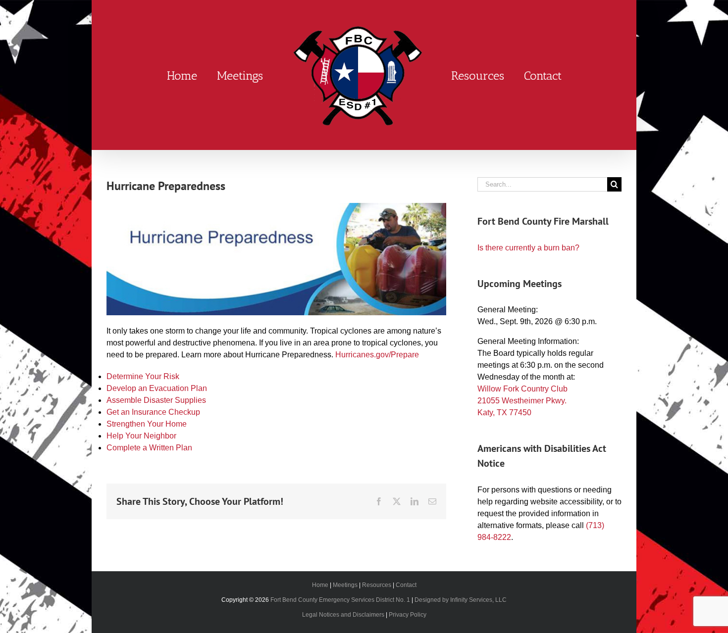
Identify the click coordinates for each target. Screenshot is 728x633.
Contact (406, 585)
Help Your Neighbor (141, 436)
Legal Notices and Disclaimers (343, 614)
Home (320, 585)
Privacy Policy (407, 614)
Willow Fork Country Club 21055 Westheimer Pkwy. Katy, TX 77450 (522, 401)
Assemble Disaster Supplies (156, 400)
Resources (376, 585)
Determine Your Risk (142, 376)
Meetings (345, 585)
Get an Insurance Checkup (153, 412)
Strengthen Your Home (146, 424)
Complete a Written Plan (149, 447)
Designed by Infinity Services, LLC (461, 599)
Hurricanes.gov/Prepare (377, 354)
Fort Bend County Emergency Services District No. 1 (340, 599)
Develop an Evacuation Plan (156, 388)
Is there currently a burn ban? (528, 247)
